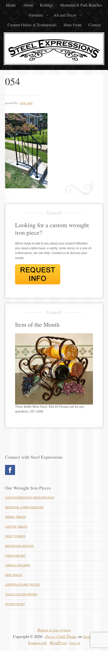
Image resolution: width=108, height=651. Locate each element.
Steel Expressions (54, 49)
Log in (75, 642)
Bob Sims (26, 103)
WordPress (58, 642)
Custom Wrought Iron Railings (29, 497)
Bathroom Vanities (19, 545)
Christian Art (15, 555)
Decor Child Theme (61, 636)
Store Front (72, 24)
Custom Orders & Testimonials (32, 24)
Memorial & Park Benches (81, 5)
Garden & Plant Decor (22, 584)
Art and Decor (63, 16)
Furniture (34, 16)
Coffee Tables (16, 526)
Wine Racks (13, 575)
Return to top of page (54, 629)
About (28, 5)
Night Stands (15, 536)
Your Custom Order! (21, 594)
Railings (46, 5)
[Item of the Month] (54, 403)
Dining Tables (15, 516)
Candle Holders (17, 565)
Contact (94, 24)
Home (11, 5)
